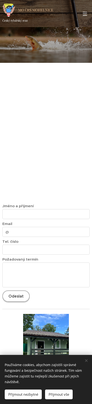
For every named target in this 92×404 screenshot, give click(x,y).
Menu (85, 13)
